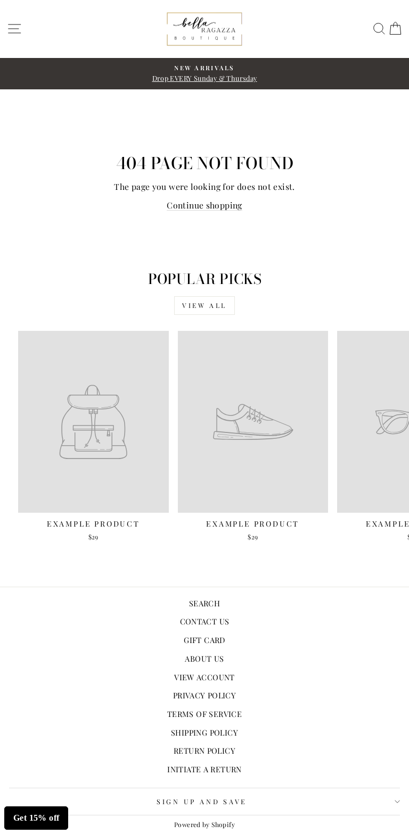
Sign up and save (202, 801)
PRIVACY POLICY (204, 695)
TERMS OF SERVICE (204, 713)
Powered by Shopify (204, 824)
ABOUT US (204, 658)
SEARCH (204, 603)
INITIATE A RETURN (204, 769)
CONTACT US (205, 621)
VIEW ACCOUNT (204, 677)
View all (204, 305)
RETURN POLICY (204, 750)
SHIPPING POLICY (204, 732)
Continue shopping (204, 205)
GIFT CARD (204, 640)
